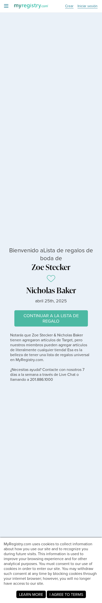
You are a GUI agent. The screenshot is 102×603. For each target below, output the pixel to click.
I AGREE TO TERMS (66, 594)
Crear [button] (69, 6)
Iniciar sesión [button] (87, 6)
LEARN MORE (31, 594)
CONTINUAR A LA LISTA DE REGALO (51, 318)
